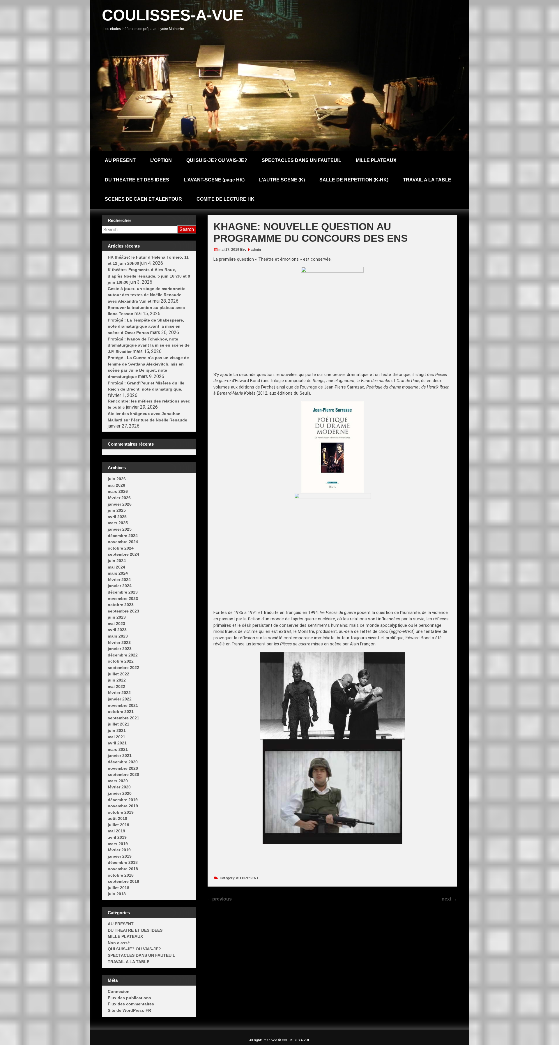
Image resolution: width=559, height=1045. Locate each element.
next (449, 898)
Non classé (119, 942)
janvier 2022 (120, 699)
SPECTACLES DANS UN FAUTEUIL (301, 160)
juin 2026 (117, 478)
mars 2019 (118, 843)
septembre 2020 (123, 774)
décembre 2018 (123, 862)
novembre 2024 (123, 541)
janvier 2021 (120, 755)
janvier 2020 (120, 793)
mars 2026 (118, 491)
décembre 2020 (123, 762)
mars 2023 (118, 636)
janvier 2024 (120, 585)
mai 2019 (116, 831)
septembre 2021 (123, 718)
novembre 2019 (123, 806)
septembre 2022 (123, 667)
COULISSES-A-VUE (172, 15)
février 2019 (119, 850)
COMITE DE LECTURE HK (225, 199)
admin (256, 250)
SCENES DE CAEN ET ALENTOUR (143, 199)
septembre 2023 (123, 611)
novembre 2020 (123, 768)
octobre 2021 (121, 711)
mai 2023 (116, 623)
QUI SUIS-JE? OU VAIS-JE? (216, 160)
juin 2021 (117, 730)
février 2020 (119, 787)
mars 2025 (118, 522)
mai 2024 (116, 567)
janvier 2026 (120, 504)
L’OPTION (161, 160)
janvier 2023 (120, 648)
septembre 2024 (123, 554)
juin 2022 (117, 680)
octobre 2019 (121, 812)
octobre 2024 (121, 548)
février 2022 (119, 692)
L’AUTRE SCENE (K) (282, 179)
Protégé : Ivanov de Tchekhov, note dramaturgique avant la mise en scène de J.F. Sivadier (149, 345)
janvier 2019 (120, 856)
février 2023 (119, 642)
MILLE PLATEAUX (376, 160)
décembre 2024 (123, 535)
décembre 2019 (123, 799)
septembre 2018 (123, 881)
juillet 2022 (118, 674)
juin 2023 (117, 617)
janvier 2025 (120, 529)
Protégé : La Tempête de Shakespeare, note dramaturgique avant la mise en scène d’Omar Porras (146, 326)
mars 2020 (118, 781)
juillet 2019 (118, 824)
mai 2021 (116, 737)
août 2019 (117, 818)
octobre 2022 (121, 661)
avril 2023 (117, 629)
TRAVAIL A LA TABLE (427, 179)
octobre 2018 (121, 875)
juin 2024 (117, 560)
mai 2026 (116, 485)
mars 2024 (118, 573)
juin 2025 (117, 510)
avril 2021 (117, 743)
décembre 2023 (123, 592)
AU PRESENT (120, 160)
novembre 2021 (123, 705)
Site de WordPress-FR (129, 1010)
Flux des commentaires (131, 1004)
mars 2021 (118, 749)
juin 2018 (117, 894)
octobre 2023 (121, 604)
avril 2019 (117, 837)
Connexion (119, 991)
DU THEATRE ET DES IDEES (137, 179)
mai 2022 (116, 686)
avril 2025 (117, 516)
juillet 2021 (118, 724)
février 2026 (119, 497)
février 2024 (119, 579)
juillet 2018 (118, 887)
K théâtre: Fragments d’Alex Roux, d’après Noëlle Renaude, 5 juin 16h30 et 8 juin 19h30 (149, 276)
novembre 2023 (123, 598)
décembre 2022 (123, 655)
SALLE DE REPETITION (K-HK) (353, 179)
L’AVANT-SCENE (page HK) (214, 179)
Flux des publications (129, 997)
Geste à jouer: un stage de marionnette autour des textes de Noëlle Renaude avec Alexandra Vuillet (146, 294)
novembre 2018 (123, 868)
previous (220, 898)
